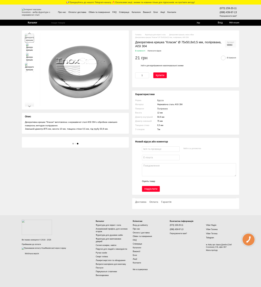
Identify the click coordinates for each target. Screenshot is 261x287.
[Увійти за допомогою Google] (209, 148)
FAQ (114, 12)
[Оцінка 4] (174, 181)
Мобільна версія (31, 254)
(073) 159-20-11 (228, 8)
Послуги (99, 268)
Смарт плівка (102, 256)
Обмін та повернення (99, 12)
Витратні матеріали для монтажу (111, 264)
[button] (258, 2)
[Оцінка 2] (165, 181)
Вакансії (147, 12)
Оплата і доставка (77, 12)
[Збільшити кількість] (147, 75)
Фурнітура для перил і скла (108, 225)
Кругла (160, 100)
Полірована (162, 109)
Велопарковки (102, 275)
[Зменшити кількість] (137, 75)
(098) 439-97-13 (228, 12)
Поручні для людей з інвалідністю (111, 249)
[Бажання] (208, 22)
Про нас (62, 12)
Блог (155, 12)
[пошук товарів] (48, 22)
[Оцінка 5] (179, 181)
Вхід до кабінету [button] (140, 225)
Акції (162, 12)
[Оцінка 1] (160, 181)
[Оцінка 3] (169, 181)
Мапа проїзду (212, 250)
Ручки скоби (101, 253)
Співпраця (124, 12)
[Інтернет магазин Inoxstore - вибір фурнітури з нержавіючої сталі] (37, 227)
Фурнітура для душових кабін (109, 235)
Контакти (171, 12)
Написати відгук (154, 51)
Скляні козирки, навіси (106, 245)
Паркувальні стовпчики (106, 271)
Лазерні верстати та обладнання (110, 260)
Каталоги (136, 12)
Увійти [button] (143, 66)
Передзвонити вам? (228, 16)
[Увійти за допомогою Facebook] (204, 148)
